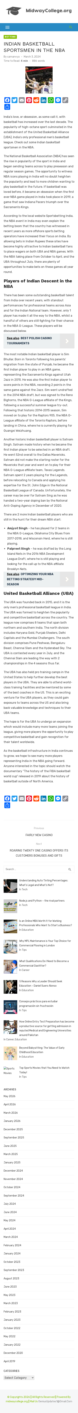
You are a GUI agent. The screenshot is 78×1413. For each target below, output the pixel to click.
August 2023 (11, 1278)
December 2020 (13, 1353)
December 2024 (13, 1170)
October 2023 (12, 1262)
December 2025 (13, 1129)
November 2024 (13, 1179)
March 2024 (11, 1237)
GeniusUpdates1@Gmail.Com (55, 1401)
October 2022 (12, 1328)
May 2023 (9, 1295)
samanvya (13, 56)
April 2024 (10, 1228)
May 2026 (9, 1096)
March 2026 (11, 1112)
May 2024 (9, 1220)
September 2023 (14, 1270)
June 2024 (10, 1212)
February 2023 (12, 1311)
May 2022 (9, 1336)
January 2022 (12, 1344)
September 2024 (14, 1195)
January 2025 (12, 1162)
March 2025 (11, 1154)
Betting (10, 37)
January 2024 (12, 1253)
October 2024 (12, 1187)
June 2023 (10, 1286)
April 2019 (9, 1361)
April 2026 (10, 1104)
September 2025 (14, 1137)
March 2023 (11, 1303)
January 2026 (12, 1121)
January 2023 (12, 1319)
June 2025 (10, 1146)
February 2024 (12, 1245)
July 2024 (10, 1203)
